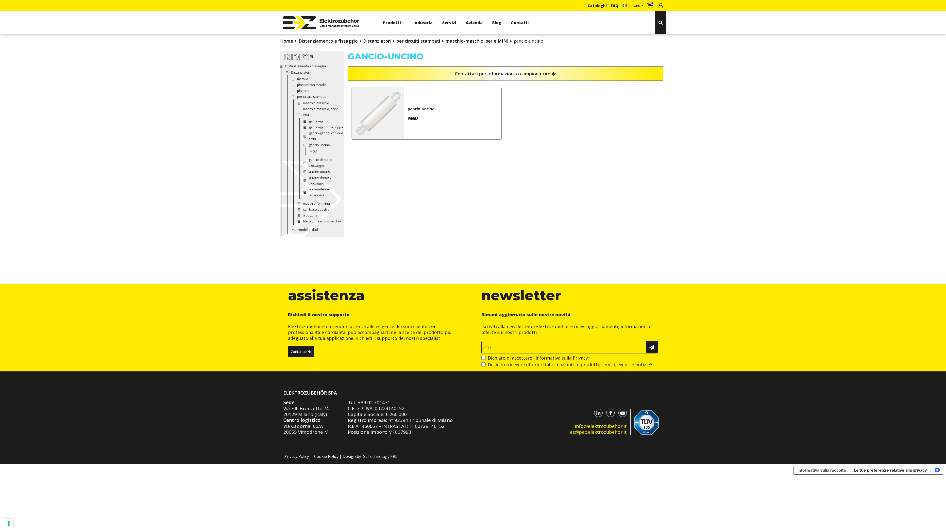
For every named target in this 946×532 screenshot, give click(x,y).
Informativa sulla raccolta (821, 470)
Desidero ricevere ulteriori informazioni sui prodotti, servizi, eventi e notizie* (570, 364)
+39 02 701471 (374, 402)
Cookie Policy (326, 456)
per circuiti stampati (418, 41)
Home (286, 41)
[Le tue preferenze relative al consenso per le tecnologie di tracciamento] (8, 523)
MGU (413, 118)
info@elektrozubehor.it (601, 426)
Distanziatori (377, 41)
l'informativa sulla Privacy (560, 358)
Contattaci (299, 351)
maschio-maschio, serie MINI (477, 41)
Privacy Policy (296, 456)
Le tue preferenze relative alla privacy (890, 470)
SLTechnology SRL (380, 456)
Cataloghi (597, 5)
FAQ (614, 5)
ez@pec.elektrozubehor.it (598, 432)
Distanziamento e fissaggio (328, 41)
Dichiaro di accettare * (539, 358)
